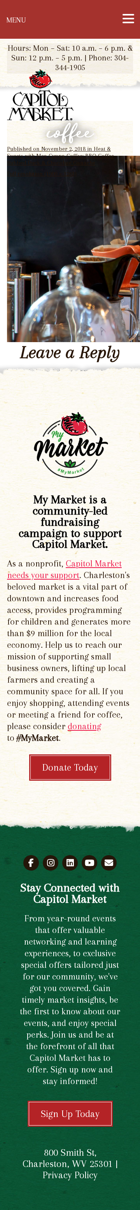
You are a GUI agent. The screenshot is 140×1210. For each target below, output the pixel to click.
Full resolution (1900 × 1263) (42, 173)
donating (84, 726)
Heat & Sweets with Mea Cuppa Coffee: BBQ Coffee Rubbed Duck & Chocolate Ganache (60, 155)
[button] (128, 18)
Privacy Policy (70, 1175)
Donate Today (70, 767)
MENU (16, 20)
